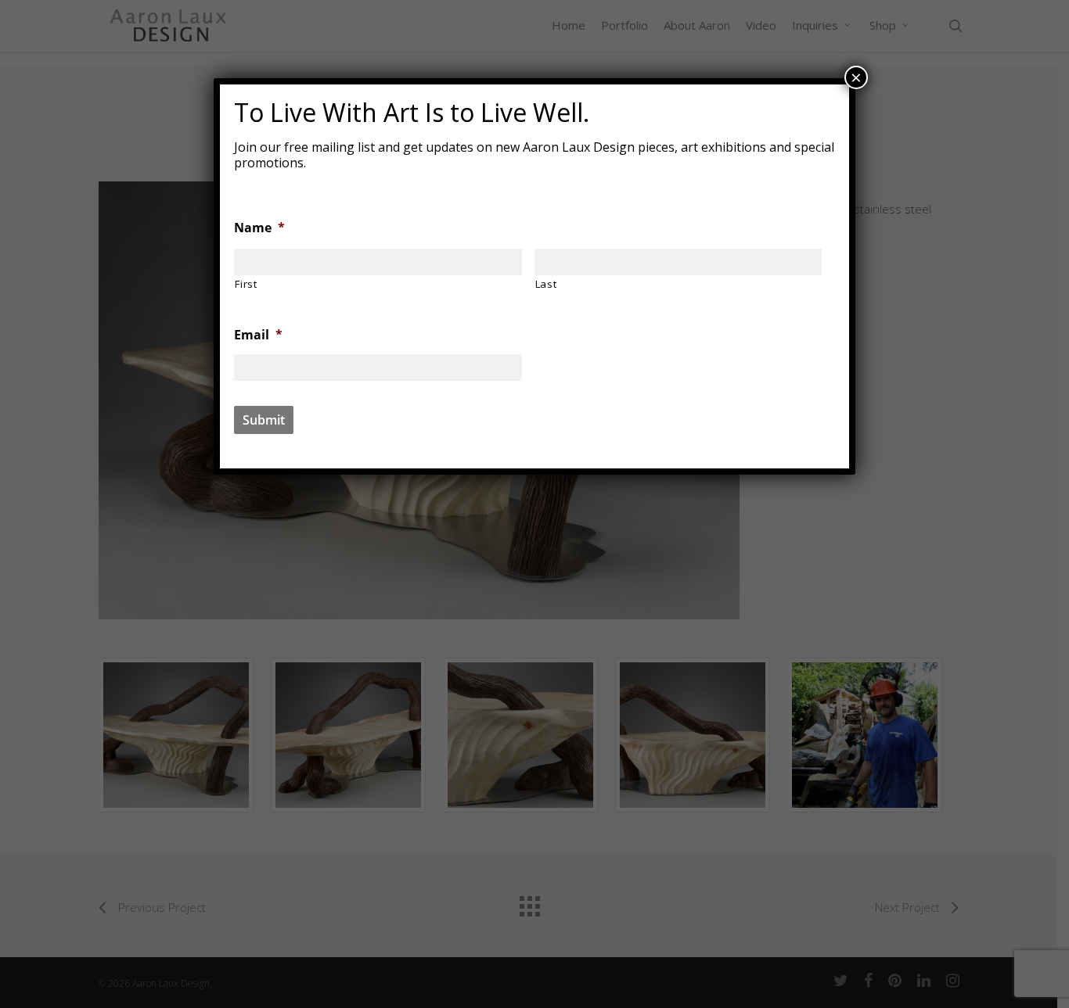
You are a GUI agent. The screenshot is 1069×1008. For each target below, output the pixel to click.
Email (258, 335)
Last (546, 284)
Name (259, 228)
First (246, 284)
